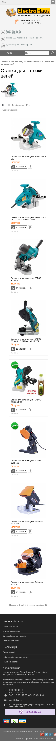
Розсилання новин (11, 641)
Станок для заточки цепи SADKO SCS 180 (28, 157)
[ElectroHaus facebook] (51, 734)
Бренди (28, 738)
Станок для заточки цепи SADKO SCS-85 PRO (26, 401)
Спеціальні (39, 738)
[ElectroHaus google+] (42, 734)
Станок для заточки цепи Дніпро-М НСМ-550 (27, 522)
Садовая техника (33, 62)
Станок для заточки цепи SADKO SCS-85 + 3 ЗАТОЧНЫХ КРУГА (26, 340)
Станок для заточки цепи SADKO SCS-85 (26, 279)
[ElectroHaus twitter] (46, 734)
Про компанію (9, 652)
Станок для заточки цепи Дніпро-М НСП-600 (27, 583)
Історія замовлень (11, 631)
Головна (4, 62)
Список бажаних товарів (14, 636)
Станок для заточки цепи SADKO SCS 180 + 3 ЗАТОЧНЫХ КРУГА (28, 218)
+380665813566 (33, 712)
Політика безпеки (11, 662)
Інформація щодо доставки (16, 657)
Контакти (19, 738)
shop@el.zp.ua (15, 700)
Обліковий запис (10, 626)
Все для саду (17, 62)
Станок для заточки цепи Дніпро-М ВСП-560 (27, 461)
